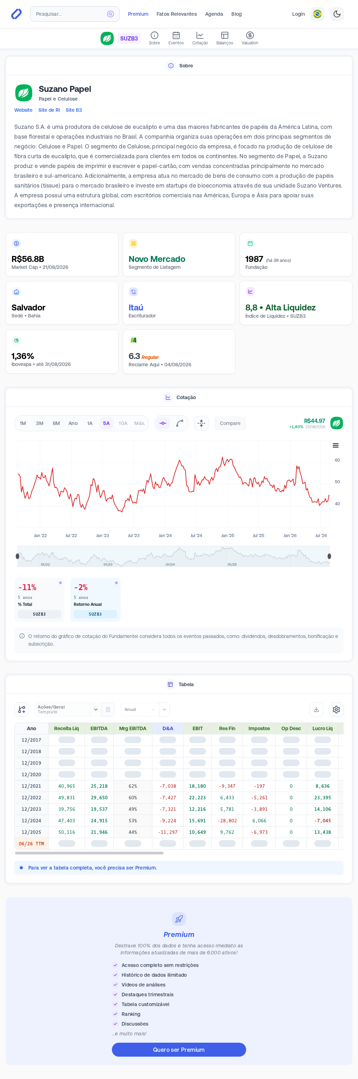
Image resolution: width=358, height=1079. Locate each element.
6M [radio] (56, 423)
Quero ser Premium (179, 1050)
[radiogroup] (81, 423)
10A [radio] (123, 423)
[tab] (179, 66)
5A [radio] (106, 423)
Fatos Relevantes (177, 14)
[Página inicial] (16, 14)
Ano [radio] (73, 423)
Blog (236, 14)
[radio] (163, 423)
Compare (230, 423)
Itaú (136, 307)
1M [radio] (23, 423)
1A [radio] (90, 423)
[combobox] (75, 14)
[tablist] (179, 66)
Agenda (214, 14)
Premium (138, 14)
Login (298, 14)
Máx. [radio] (139, 423)
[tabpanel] (179, 147)
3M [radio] (39, 423)
